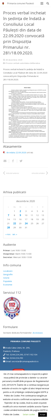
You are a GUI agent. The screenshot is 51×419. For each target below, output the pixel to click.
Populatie (7, 281)
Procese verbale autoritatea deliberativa (23, 63)
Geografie (8, 274)
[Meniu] (42, 3)
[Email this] (6, 161)
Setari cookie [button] (29, 414)
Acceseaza (38, 332)
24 (26, 223)
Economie (7, 284)
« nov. (8, 234)
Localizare (8, 271)
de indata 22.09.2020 (16, 152)
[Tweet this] (20, 161)
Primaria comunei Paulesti (20, 3)
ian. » (15, 234)
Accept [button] (42, 414)
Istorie (6, 277)
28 (8, 227)
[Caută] (48, 3)
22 (14, 223)
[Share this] (13, 161)
